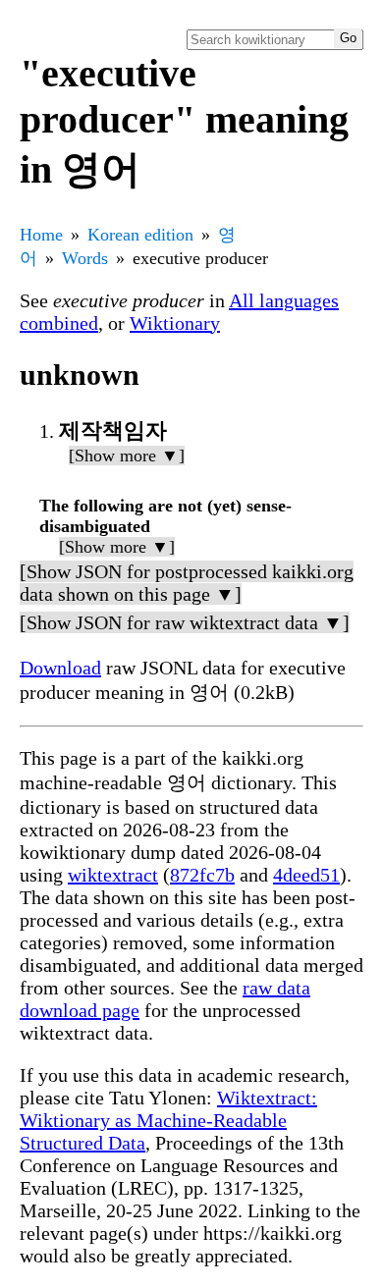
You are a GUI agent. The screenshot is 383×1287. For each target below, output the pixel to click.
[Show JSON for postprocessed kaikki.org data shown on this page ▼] (187, 583)
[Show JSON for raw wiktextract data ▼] (185, 622)
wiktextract (113, 874)
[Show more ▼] (127, 455)
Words (85, 258)
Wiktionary (175, 323)
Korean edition (140, 234)
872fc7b (202, 874)
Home (41, 234)
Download (60, 667)
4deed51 (306, 874)
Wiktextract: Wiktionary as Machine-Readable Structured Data (168, 1120)
